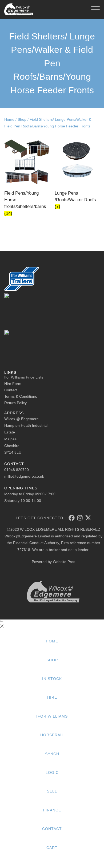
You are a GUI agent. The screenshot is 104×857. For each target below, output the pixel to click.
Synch (52, 754)
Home (9, 119)
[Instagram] (80, 518)
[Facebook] (72, 518)
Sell (52, 791)
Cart (52, 848)
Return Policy (15, 403)
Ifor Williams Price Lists (23, 377)
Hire (52, 697)
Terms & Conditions (20, 396)
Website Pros (64, 562)
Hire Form (12, 383)
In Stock (52, 679)
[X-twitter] (88, 518)
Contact (10, 390)
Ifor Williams (52, 716)
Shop (22, 119)
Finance (52, 810)
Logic (52, 772)
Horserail (52, 735)
